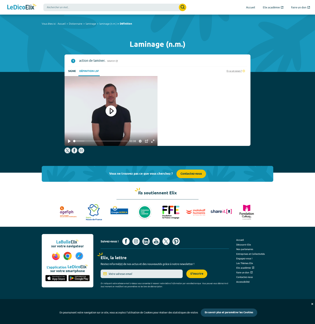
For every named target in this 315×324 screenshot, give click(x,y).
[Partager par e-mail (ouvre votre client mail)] (81, 152)
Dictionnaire (75, 23)
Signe (72, 71)
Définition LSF (89, 71)
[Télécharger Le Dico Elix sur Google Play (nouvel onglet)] (79, 278)
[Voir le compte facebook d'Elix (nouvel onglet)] (126, 241)
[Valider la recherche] (182, 7)
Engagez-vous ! (244, 258)
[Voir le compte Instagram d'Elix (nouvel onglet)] (136, 241)
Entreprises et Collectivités (250, 253)
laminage (91, 23)
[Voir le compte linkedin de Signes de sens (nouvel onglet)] (146, 241)
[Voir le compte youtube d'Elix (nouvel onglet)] (156, 241)
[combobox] (114, 7)
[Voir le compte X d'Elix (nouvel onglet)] (166, 241)
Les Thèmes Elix (244, 263)
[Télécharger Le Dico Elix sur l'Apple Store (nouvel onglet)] (56, 278)
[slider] (100, 141)
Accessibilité (243, 281)
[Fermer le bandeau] (312, 304)
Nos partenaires (244, 249)
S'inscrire (196, 274)
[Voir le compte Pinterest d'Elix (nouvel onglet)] (176, 241)
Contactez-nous (191, 174)
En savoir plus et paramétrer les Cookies (229, 312)
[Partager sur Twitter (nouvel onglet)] (68, 152)
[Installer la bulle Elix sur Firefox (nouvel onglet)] (56, 256)
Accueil (62, 23)
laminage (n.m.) (107, 23)
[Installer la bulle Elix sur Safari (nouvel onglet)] (79, 256)
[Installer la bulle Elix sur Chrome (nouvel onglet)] (68, 256)
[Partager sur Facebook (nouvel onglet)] (74, 152)
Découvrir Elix (243, 244)
